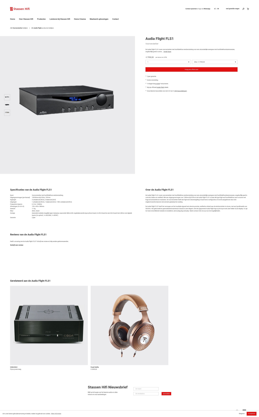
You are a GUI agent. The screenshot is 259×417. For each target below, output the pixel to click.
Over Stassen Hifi (26, 19)
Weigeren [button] (242, 414)
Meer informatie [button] (56, 414)
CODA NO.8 (13, 367)
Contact (115, 19)
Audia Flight (38, 28)
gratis (158, 84)
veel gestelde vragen (232, 9)
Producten (41, 19)
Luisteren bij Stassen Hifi (60, 19)
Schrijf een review (16, 245)
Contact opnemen (191, 9)
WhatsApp (207, 9)
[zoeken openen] (243, 9)
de (218, 9)
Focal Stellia (95, 367)
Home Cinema (80, 19)
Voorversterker (17, 28)
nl (214, 9)
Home (12, 19)
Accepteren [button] (251, 414)
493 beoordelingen (180, 91)
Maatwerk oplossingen (99, 19)
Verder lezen (167, 52)
